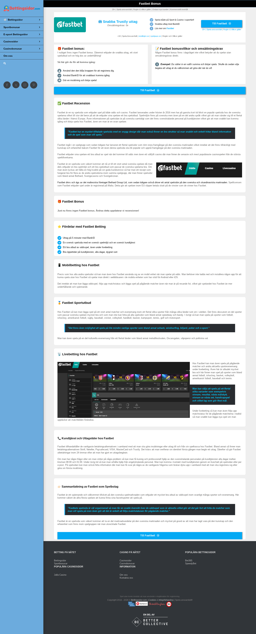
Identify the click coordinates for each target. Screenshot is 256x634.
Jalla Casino (60, 574)
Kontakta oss (126, 577)
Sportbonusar (60, 563)
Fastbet (170, 28)
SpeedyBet (190, 563)
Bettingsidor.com (139, 600)
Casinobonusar (127, 563)
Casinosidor (125, 560)
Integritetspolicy (166, 600)
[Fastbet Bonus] (70, 18)
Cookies (152, 600)
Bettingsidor (60, 560)
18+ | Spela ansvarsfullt (212, 29)
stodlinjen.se (144, 36)
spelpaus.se (156, 36)
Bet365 (188, 560)
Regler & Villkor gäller (232, 29)
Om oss (124, 574)
